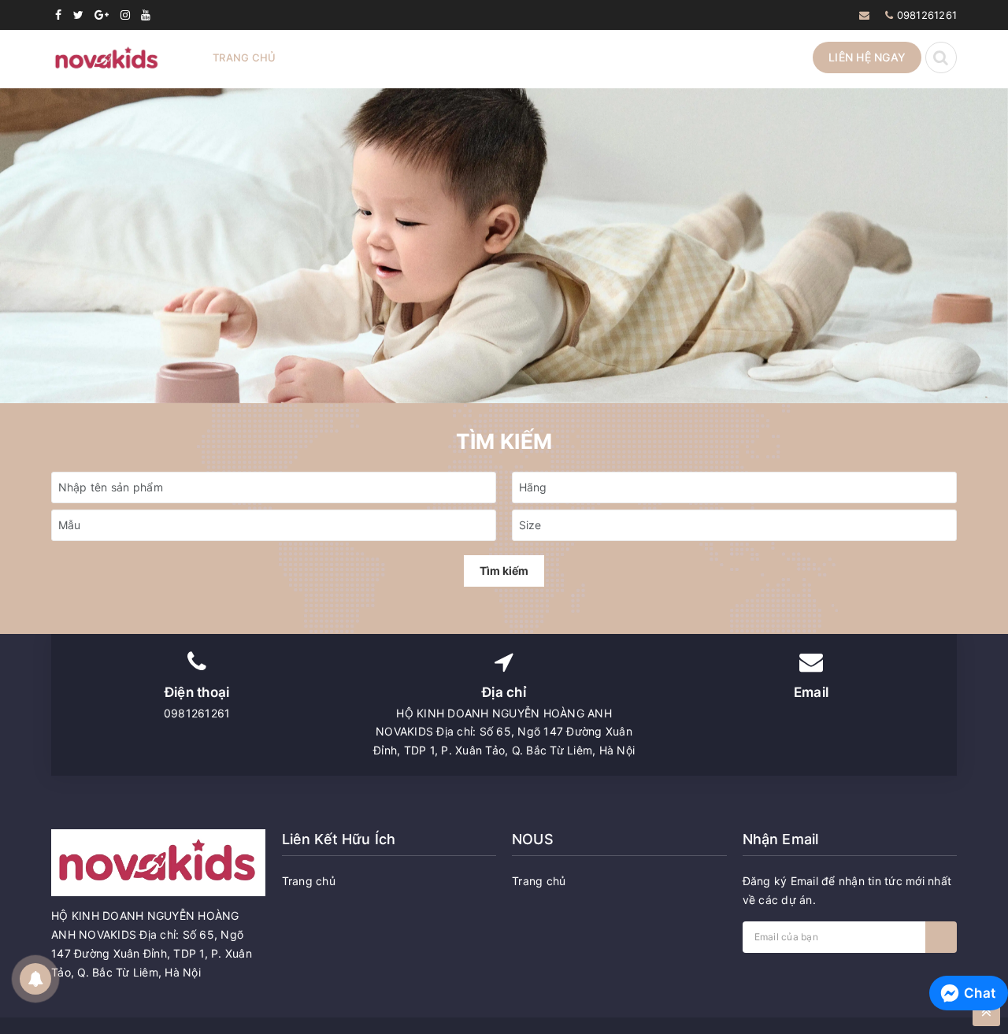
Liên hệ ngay (867, 57)
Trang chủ (244, 57)
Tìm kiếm (504, 570)
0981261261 (927, 15)
